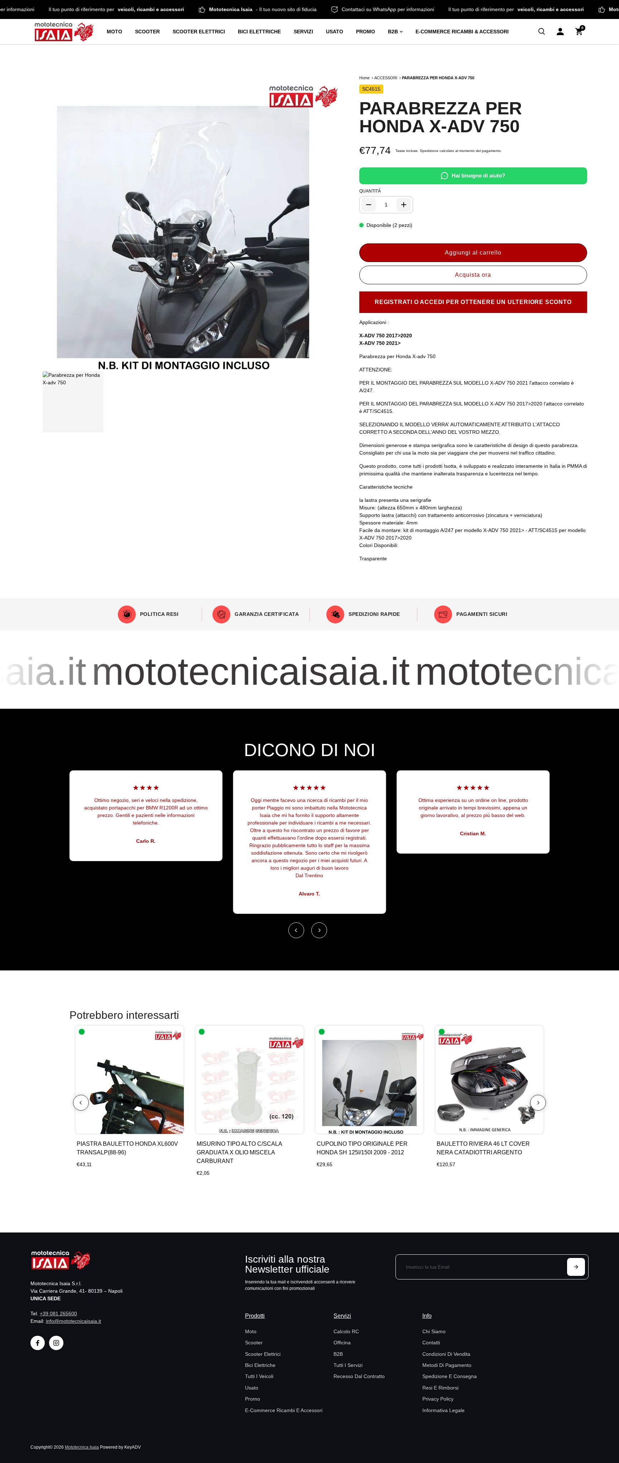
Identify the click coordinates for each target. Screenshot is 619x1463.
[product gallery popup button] (324, 363)
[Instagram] (56, 1343)
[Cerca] (541, 31)
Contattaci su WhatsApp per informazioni (424, 9)
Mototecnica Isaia (82, 1447)
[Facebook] (37, 1343)
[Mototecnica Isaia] (67, 31)
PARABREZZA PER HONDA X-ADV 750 (440, 117)
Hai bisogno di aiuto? (478, 175)
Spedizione (429, 151)
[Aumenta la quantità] (404, 205)
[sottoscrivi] (576, 1267)
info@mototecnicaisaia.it (73, 1321)
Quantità (370, 191)
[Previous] (296, 930)
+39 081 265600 (58, 1313)
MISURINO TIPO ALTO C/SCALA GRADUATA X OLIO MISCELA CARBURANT (239, 1152)
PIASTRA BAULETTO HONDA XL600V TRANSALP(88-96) (127, 1148)
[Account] (560, 31)
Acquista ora (473, 275)
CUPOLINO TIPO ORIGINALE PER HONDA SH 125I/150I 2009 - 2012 (362, 1148)
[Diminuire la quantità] (368, 205)
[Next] (319, 930)
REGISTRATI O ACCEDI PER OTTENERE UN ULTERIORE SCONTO (473, 302)
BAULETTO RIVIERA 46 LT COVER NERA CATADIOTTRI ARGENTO (483, 1148)
